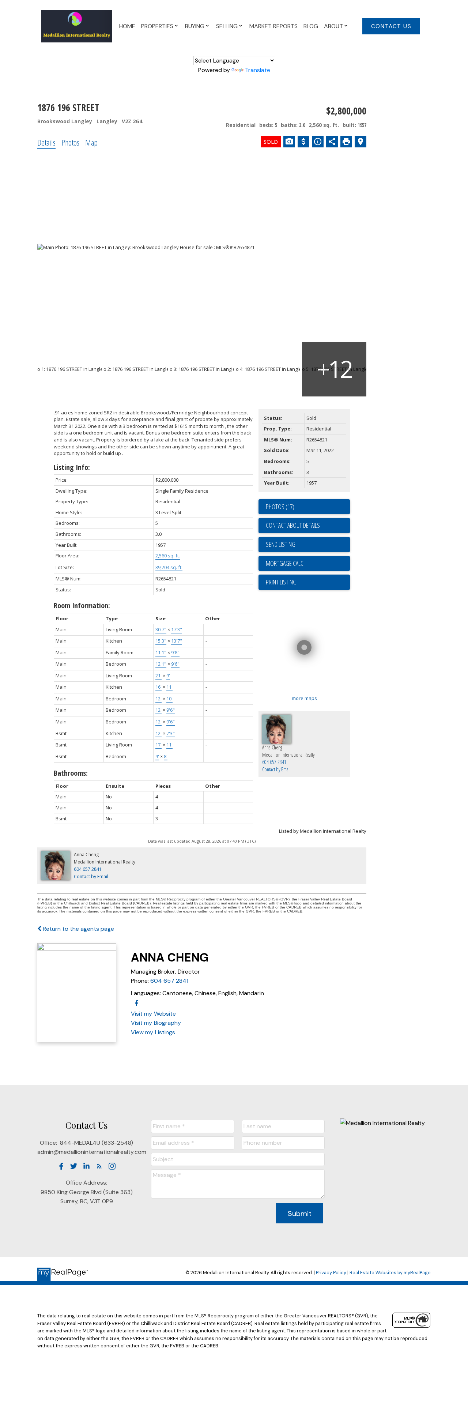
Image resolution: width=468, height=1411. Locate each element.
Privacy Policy (331, 1272)
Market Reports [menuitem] (273, 26)
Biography (167, 1023)
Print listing (281, 581)
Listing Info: (72, 467)
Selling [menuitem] (227, 26)
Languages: (146, 993)
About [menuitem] (333, 26)
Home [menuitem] (127, 26)
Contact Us (391, 26)
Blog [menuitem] (310, 26)
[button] (391, 26)
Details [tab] (46, 142)
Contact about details (293, 525)
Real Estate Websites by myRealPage (390, 1272)
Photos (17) (280, 506)
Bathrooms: (71, 773)
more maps (304, 698)
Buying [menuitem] (194, 26)
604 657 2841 (169, 981)
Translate (257, 70)
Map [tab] (91, 142)
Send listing (280, 544)
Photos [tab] (70, 142)
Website (165, 1013)
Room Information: (82, 605)
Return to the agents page (77, 929)
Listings (165, 1032)
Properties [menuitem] (157, 26)
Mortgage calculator (308, 563)
